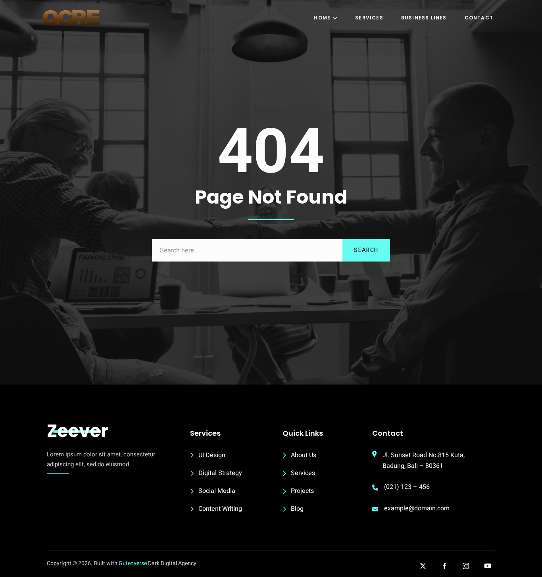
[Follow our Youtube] (487, 566)
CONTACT (479, 17)
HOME (322, 17)
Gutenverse (133, 563)
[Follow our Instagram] (466, 566)
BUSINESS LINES (424, 17)
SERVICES (369, 17)
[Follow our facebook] (444, 566)
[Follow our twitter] (423, 566)
